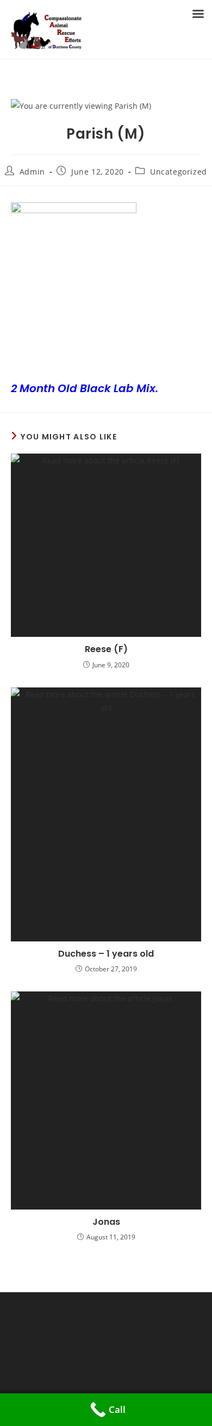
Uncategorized (178, 171)
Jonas (106, 1222)
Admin (32, 171)
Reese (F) (106, 649)
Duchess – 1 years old (106, 954)
